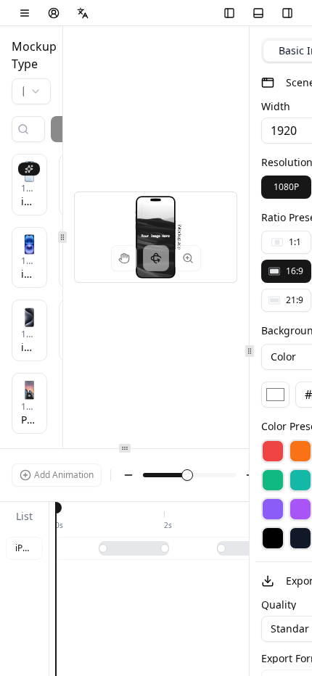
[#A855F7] (300, 509)
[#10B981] (272, 480)
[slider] (187, 475)
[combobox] (31, 91)
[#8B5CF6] (272, 509)
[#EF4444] (272, 451)
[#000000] (272, 538)
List (24, 516)
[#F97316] (300, 451)
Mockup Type (31, 55)
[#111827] (300, 538)
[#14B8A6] (300, 480)
